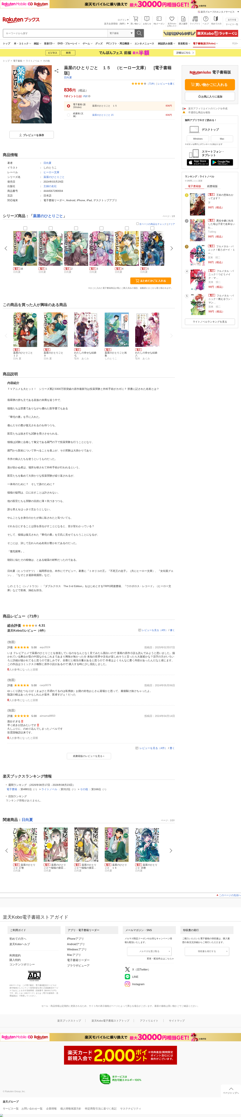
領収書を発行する (207, 951)
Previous (6, 851)
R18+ (235, 43)
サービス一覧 (232, 24)
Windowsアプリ (77, 949)
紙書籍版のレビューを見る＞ (89, 756)
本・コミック (21, 43)
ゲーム (86, 43)
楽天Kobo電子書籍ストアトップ (110, 1020)
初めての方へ (17, 938)
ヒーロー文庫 (51, 172)
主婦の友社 (50, 186)
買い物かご (135, 24)
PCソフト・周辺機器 (117, 43)
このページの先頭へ (230, 895)
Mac (222, 139)
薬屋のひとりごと (54, 176)
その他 (46, 61)
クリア (171, 224)
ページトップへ (231, 1093)
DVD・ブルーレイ (67, 43)
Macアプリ (74, 954)
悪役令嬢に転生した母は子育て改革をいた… (221, 224)
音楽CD (48, 43)
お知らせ (147, 24)
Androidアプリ (76, 944)
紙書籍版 (212, 186)
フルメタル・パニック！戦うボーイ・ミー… (221, 250)
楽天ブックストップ (69, 1020)
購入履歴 (183, 24)
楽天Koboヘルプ (19, 944)
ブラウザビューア (78, 965)
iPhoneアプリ (75, 938)
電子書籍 (17, 61)
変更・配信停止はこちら (159, 958)
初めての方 (216, 24)
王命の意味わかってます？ (220, 196)
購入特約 (15, 959)
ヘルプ (206, 24)
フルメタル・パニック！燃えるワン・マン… (221, 299)
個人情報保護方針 (70, 1108)
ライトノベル (32, 61)
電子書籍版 (194, 186)
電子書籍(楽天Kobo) (204, 43)
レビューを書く (166, 83)
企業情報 (51, 1108)
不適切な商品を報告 (199, 112)
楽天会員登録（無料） (115, 24)
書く (172, 630)
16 (21, 268)
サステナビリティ (130, 1108)
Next (171, 851)
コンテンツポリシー (22, 964)
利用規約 (15, 955)
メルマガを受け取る (149, 951)
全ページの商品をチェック (152, 224)
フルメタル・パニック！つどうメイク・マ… (221, 274)
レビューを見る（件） (155, 630)
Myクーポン (159, 24)
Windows (198, 139)
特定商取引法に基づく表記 (101, 1108)
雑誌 (36, 43)
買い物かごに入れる (211, 85)
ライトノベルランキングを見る (210, 321)
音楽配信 (183, 43)
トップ (6, 43)
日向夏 (68, 77)
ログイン (122, 20)
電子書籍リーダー (78, 960)
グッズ (99, 43)
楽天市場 (232, 20)
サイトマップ (177, 1020)
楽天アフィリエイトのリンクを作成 (207, 108)
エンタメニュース (144, 43)
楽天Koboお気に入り (172, 25)
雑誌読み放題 (165, 43)
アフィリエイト (149, 1020)
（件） (151, 83)
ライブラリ (195, 24)
